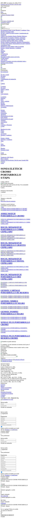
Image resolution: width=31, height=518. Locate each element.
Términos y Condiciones (11, 429)
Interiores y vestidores (15, 48)
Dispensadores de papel (19, 43)
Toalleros (7, 42)
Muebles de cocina (5, 46)
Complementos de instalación (8, 79)
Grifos (16, 46)
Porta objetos (8, 43)
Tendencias (4, 157)
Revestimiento (4, 30)
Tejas (28, 30)
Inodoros (9, 40)
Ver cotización (4, 496)
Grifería (3, 36)
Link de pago (17, 4)
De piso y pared (5, 33)
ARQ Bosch (10, 157)
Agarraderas (4, 45)
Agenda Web (24, 160)
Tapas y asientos (19, 40)
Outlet (2, 52)
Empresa (3, 4)
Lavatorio (3, 39)
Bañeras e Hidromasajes (7, 105)
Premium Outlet (10, 15)
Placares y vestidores (21, 30)
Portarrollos (13, 42)
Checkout (3, 503)
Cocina (13, 30)
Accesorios (11, 37)
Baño (9, 30)
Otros (8, 45)
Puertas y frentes (5, 48)
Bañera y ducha (15, 39)
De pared (11, 33)
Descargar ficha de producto (8, 201)
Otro (24, 39)
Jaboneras (19, 42)
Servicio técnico (10, 4)
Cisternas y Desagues (19, 37)
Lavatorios (3, 40)
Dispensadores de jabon (7, 116)
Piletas (12, 46)
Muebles (3, 31)
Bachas (15, 36)
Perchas (3, 42)
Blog (2, 12)
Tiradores (27, 43)
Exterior (16, 33)
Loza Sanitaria (9, 36)
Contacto (3, 15)
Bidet (21, 39)
